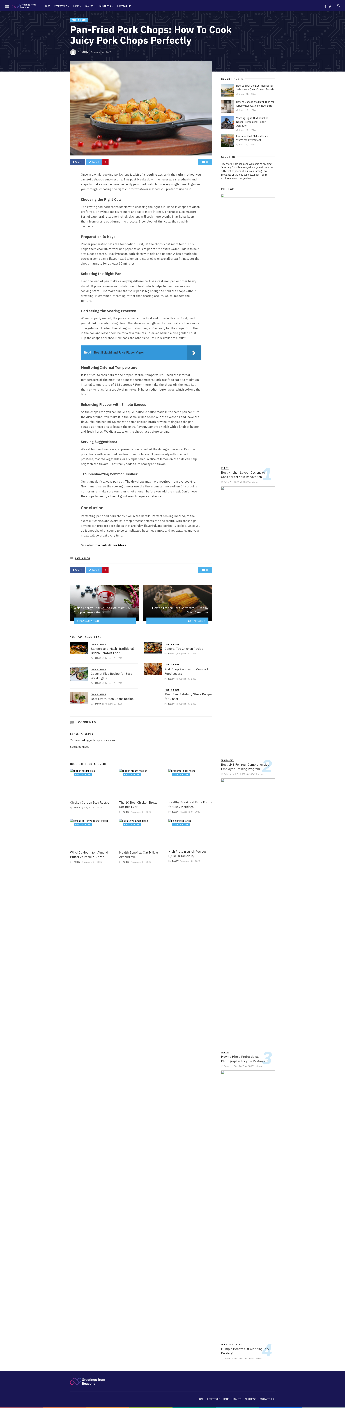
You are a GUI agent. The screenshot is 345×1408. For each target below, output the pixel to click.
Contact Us (124, 6)
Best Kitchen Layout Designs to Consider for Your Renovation (243, 474)
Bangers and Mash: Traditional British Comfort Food (112, 650)
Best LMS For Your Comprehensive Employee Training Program (245, 766)
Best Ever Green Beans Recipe (112, 699)
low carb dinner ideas (110, 545)
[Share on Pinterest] (105, 162)
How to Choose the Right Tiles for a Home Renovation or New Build (255, 103)
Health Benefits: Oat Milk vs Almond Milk (138, 854)
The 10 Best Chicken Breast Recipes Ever (138, 804)
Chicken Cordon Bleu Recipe (89, 802)
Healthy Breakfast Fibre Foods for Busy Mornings (190, 804)
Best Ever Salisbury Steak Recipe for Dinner (188, 696)
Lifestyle (60, 6)
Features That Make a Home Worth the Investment (252, 138)
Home (47, 6)
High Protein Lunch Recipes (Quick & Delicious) (187, 853)
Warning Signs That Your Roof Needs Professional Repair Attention (253, 121)
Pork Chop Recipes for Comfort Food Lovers (186, 671)
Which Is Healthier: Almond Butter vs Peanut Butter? (89, 854)
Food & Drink (79, 20)
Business (105, 6)
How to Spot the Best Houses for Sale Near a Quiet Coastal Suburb (255, 87)
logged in (89, 740)
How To (89, 6)
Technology (227, 760)
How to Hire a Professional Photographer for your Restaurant (244, 1058)
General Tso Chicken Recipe (183, 648)
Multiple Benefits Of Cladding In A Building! (245, 1351)
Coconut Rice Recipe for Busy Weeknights (111, 675)
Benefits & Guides (231, 1344)
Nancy (85, 52)
